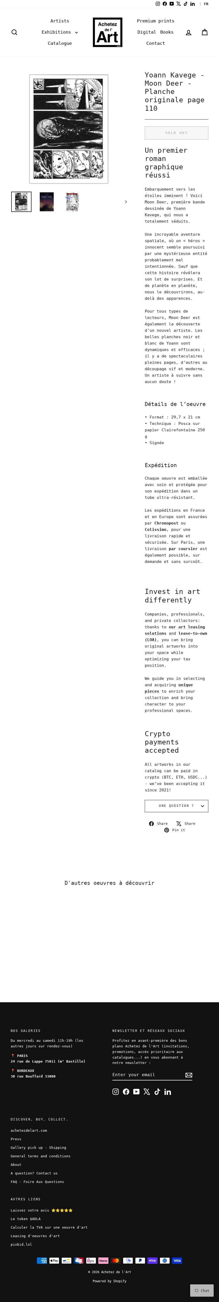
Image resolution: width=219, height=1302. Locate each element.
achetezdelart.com (29, 1131)
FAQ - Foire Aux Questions (37, 1182)
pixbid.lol (21, 1244)
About (16, 1165)
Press (16, 1139)
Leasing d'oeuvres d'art (35, 1236)
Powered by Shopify (109, 1281)
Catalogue (60, 43)
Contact (155, 43)
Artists (59, 20)
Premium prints (155, 20)
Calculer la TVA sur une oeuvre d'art (49, 1227)
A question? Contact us (34, 1173)
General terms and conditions (41, 1156)
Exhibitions (58, 32)
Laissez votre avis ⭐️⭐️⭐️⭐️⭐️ (42, 1210)
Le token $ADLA (26, 1219)
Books (167, 32)
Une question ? (176, 806)
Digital (147, 32)
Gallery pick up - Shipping (38, 1148)
